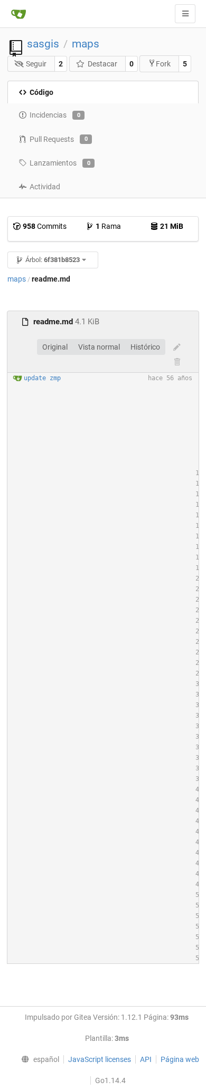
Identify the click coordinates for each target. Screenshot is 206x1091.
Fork (163, 64)
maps (85, 43)
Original (55, 347)
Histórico (145, 347)
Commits (45, 226)
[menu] (38, 1059)
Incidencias (55, 115)
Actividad (45, 186)
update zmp (42, 378)
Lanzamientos (60, 163)
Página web (180, 1059)
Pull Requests (59, 139)
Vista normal (99, 347)
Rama (108, 226)
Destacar (102, 64)
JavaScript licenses (99, 1059)
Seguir (36, 64)
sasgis (43, 43)
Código (41, 92)
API (146, 1059)
